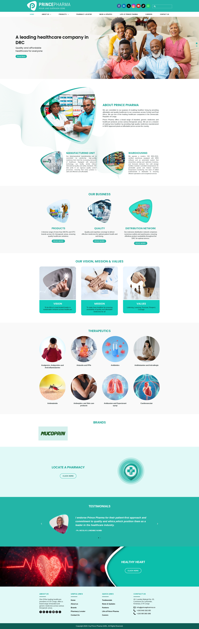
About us (45, 14)
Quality (99, 228)
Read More (58, 241)
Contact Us (164, 14)
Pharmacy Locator (84, 14)
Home (32, 14)
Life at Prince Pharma (129, 14)
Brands (74, 608)
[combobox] (162, 6)
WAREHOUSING (137, 153)
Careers (148, 14)
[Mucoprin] (53, 433)
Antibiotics (115, 365)
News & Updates (105, 14)
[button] (196, 43)
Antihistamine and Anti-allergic (147, 365)
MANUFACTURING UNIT (80, 153)
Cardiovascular (147, 403)
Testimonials (107, 600)
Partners (105, 608)
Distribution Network (140, 228)
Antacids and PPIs (84, 365)
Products (63, 14)
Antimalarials (52, 403)
